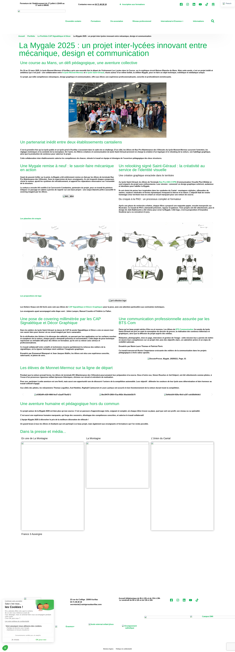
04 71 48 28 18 (101, 4)
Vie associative (116, 21)
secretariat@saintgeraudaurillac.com (86, 604)
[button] (22, 255)
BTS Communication (184, 329)
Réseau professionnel (142, 21)
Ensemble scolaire (73, 21)
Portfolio (31, 36)
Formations (96, 21)
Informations (198, 21)
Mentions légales (108, 649)
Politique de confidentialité (124, 649)
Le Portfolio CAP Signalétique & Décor (54, 36)
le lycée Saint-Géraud (95, 72)
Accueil (21, 36)
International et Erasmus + (172, 21)
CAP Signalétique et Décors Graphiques (85, 307)
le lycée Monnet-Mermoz (72, 72)
